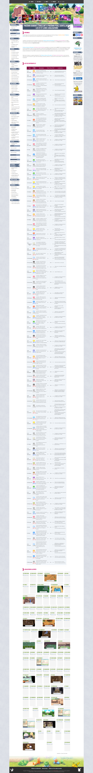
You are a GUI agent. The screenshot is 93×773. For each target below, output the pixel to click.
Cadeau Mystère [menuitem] (14, 120)
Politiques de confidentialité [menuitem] (36, 768)
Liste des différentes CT (77, 28)
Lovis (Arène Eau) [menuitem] (14, 75)
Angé (49, 770)
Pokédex (12, 38)
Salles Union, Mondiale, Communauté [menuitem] (15, 123)
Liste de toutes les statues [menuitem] (14, 168)
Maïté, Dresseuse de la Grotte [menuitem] (15, 105)
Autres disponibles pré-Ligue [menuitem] (15, 42)
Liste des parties (13, 33)
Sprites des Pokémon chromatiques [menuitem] (14, 196)
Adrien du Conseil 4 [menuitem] (14, 88)
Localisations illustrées (76, 29)
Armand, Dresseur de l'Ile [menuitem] (15, 107)
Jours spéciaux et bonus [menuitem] (15, 181)
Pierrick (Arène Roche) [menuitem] (15, 70)
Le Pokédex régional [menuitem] (14, 40)
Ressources (13, 185)
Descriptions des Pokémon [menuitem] (14, 46)
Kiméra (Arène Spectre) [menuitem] (15, 76)
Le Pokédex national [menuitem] (14, 44)
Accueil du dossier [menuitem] (14, 26)
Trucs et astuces (14, 179)
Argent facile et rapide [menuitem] (15, 183)
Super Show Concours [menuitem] (14, 177)
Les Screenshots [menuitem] (14, 198)
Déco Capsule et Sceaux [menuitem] (15, 116)
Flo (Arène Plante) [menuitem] (14, 72)
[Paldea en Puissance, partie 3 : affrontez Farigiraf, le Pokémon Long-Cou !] (40, 18)
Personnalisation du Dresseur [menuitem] (14, 118)
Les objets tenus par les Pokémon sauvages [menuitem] (15, 132)
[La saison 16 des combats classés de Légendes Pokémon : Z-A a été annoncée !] (65, 18)
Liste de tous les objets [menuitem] (15, 139)
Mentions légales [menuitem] (45, 768)
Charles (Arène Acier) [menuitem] (14, 78)
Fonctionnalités (14, 113)
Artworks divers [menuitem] (14, 192)
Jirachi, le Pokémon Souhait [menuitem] (14, 66)
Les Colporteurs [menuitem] (14, 170)
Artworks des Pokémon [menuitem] (15, 188)
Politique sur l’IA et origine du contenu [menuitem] (55, 768)
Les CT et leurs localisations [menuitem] (13, 127)
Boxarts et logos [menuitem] (14, 186)
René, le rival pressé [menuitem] (14, 98)
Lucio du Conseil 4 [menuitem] (14, 90)
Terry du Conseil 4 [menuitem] (14, 86)
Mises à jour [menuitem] (13, 28)
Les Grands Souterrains (13, 165)
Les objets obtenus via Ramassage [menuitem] (15, 135)
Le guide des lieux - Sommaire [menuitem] (14, 144)
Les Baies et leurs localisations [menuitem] (14, 130)
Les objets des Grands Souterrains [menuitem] (15, 137)
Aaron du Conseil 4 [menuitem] (14, 85)
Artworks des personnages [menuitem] (13, 190)
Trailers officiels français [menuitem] (15, 201)
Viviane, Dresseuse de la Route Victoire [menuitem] (15, 109)
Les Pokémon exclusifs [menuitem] (15, 52)
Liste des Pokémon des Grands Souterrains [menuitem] (15, 175)
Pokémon (12, 49)
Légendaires (13, 61)
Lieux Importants (13, 155)
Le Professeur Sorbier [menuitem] (15, 100)
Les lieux (12, 141)
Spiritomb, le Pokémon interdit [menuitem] (15, 59)
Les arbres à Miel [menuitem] (14, 57)
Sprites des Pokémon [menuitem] (14, 194)
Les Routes (12, 145)
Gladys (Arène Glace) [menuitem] (14, 80)
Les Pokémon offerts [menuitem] (14, 53)
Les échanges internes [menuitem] (15, 55)
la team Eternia (55, 770)
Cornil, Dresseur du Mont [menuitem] (15, 111)
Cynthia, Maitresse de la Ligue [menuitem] (15, 92)
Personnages (13, 94)
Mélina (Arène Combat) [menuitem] (15, 73)
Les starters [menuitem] (13, 50)
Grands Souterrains (14, 159)
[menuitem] (31, 2)
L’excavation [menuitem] (13, 172)
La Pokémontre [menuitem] (14, 114)
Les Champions (13, 69)
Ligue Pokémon (13, 83)
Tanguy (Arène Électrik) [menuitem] (15, 81)
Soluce (12, 30)
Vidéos (12, 200)
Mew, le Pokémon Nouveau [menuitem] (14, 64)
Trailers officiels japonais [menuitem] (15, 203)
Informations (13, 24)
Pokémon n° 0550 (78, 49)
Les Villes (12, 150)
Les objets (13, 125)
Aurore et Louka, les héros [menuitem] (14, 97)
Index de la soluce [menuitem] (14, 31)
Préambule (75, 26)
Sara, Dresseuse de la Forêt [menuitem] (15, 102)
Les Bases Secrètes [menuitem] (14, 173)
